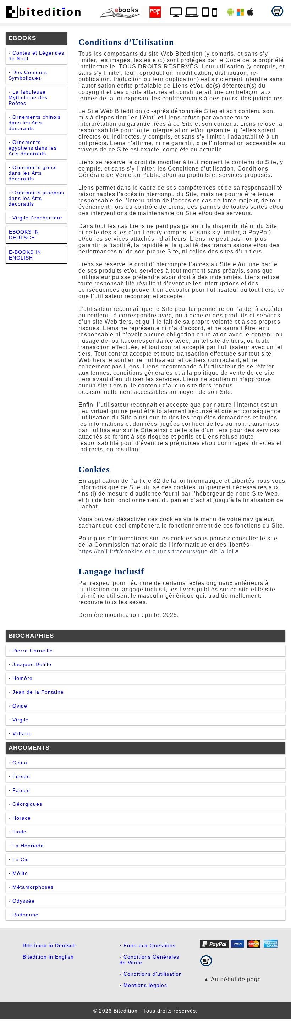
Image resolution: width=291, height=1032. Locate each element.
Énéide (21, 776)
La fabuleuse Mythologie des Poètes (28, 97)
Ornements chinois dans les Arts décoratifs (35, 122)
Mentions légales (145, 985)
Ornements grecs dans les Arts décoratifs (33, 173)
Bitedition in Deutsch (49, 945)
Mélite (20, 873)
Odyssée (23, 901)
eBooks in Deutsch (24, 234)
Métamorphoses (33, 887)
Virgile (20, 720)
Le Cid (20, 859)
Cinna (19, 762)
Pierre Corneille (32, 650)
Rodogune (25, 914)
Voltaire (22, 733)
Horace (21, 818)
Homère (22, 678)
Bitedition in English (48, 957)
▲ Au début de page (232, 979)
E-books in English (25, 255)
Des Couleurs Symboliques (28, 75)
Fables (21, 790)
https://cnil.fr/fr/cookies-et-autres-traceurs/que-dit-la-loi (156, 551)
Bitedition (126, 1011)
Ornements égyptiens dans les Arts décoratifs (33, 147)
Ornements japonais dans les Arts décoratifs (36, 198)
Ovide (19, 706)
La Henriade (28, 845)
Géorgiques (27, 804)
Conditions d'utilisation (152, 974)
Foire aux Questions (149, 945)
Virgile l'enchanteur (37, 218)
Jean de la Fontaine (38, 692)
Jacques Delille (31, 664)
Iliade (19, 832)
